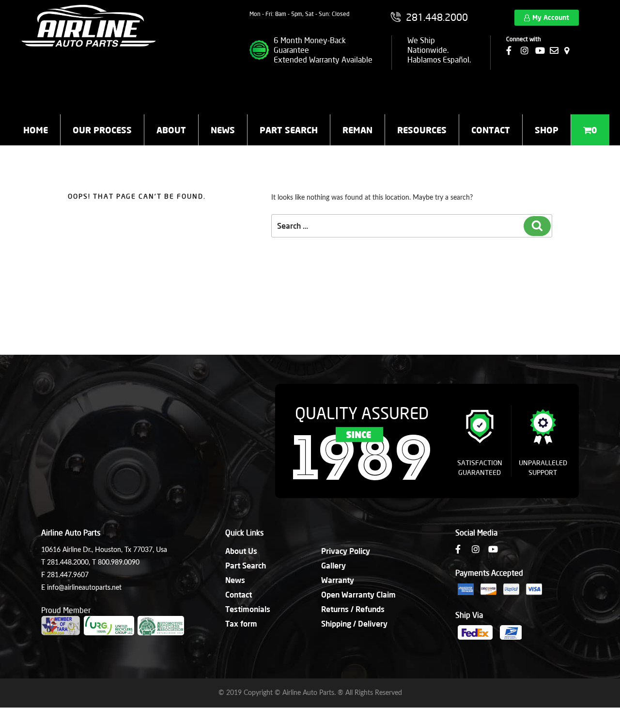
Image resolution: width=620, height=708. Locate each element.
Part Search (289, 130)
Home (35, 130)
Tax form (241, 623)
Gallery (333, 565)
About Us (241, 550)
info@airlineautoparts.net (84, 587)
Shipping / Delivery (354, 623)
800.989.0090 (119, 562)
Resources (422, 130)
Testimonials (247, 609)
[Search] (537, 226)
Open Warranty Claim (358, 594)
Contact (490, 130)
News (223, 130)
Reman (357, 130)
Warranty (337, 579)
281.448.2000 (68, 562)
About (171, 130)
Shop (546, 130)
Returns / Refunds (353, 609)
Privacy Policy (345, 550)
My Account (550, 17)
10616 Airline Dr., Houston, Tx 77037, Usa (104, 550)
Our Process (102, 130)
